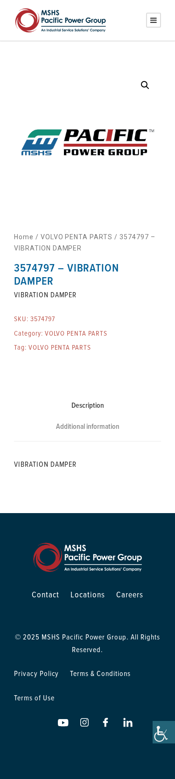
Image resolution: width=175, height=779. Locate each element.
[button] (145, 85)
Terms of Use (34, 697)
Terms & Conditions (100, 673)
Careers (129, 594)
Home (24, 237)
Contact (45, 594)
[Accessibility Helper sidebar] (164, 732)
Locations (87, 594)
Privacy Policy (36, 673)
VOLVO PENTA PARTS (76, 237)
